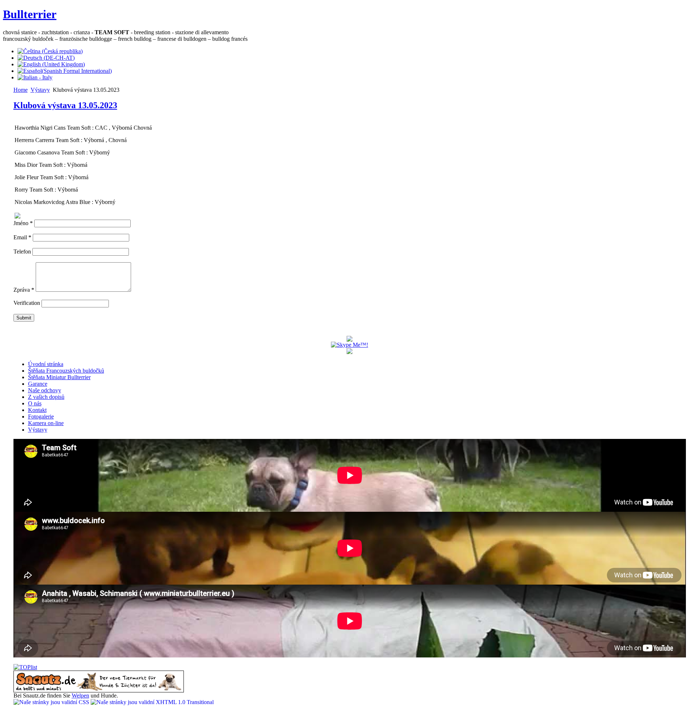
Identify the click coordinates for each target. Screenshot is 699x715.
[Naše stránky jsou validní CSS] (52, 702)
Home (20, 90)
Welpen (80, 695)
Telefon (22, 251)
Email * (22, 237)
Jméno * (23, 223)
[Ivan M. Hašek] (349, 340)
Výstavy (40, 90)
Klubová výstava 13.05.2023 (65, 105)
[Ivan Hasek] (349, 352)
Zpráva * (23, 290)
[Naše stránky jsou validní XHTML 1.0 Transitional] (152, 702)
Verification (26, 303)
